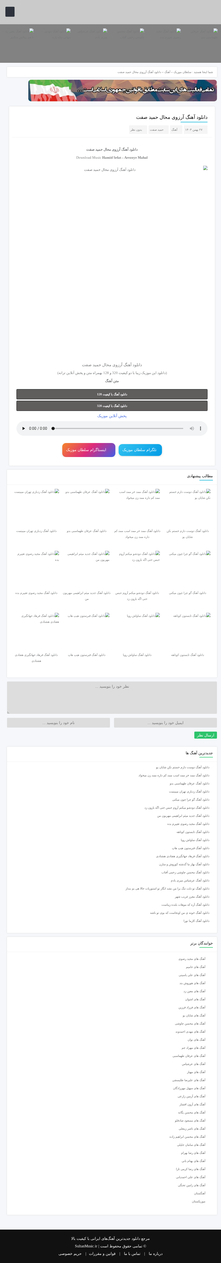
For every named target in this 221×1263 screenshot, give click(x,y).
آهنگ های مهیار (196, 1072)
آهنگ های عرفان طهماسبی (188, 1055)
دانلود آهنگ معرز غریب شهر (192, 896)
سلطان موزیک (182, 72)
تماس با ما (132, 1254)
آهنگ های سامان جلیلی (191, 1144)
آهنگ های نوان (196, 1039)
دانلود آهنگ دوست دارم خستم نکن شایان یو (182, 767)
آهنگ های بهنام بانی (193, 1160)
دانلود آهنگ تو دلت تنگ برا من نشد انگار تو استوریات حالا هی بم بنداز (167, 888)
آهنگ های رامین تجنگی (191, 1185)
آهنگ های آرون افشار (192, 1104)
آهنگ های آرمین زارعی (191, 1096)
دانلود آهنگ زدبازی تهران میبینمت (189, 791)
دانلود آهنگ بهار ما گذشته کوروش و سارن (184, 864)
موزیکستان (198, 1201)
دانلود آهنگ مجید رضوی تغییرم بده (188, 823)
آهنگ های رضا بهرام (193, 1152)
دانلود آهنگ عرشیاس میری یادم (190, 880)
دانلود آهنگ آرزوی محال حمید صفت (172, 117)
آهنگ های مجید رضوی (191, 958)
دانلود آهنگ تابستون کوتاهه (193, 831)
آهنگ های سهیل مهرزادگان (189, 1088)
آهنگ (167, 72)
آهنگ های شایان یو (194, 1015)
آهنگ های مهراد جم (193, 1047)
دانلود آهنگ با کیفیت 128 (112, 394)
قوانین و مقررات (102, 1254)
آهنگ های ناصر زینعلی (192, 1128)
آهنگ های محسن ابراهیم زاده (187, 1136)
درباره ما (156, 1254)
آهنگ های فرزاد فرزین (191, 1007)
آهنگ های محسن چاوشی (190, 1023)
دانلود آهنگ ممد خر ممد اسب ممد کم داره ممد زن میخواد (174, 775)
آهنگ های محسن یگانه (191, 1112)
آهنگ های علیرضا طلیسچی (188, 1080)
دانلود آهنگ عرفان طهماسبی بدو (189, 783)
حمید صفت (157, 129)
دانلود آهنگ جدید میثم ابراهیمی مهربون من (183, 815)
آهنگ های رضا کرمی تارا (190, 1169)
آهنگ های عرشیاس (193, 1063)
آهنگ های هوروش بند (192, 983)
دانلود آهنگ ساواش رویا (195, 840)
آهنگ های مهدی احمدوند (190, 1031)
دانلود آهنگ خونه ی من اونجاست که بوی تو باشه (179, 912)
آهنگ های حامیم (195, 966)
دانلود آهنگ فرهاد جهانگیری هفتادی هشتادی (182, 856)
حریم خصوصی (70, 1254)
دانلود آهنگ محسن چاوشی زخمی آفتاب (185, 872)
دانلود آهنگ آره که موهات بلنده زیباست (185, 904)
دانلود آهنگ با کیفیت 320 (112, 405)
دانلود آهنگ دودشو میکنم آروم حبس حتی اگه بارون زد (176, 807)
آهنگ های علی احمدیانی (190, 1177)
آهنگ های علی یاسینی (192, 975)
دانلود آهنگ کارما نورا (196, 920)
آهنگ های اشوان (195, 999)
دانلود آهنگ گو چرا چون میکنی (190, 799)
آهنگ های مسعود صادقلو (190, 1120)
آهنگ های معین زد (194, 991)
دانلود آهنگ (129, 149)
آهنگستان (199, 1193)
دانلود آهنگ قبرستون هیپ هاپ (190, 848)
